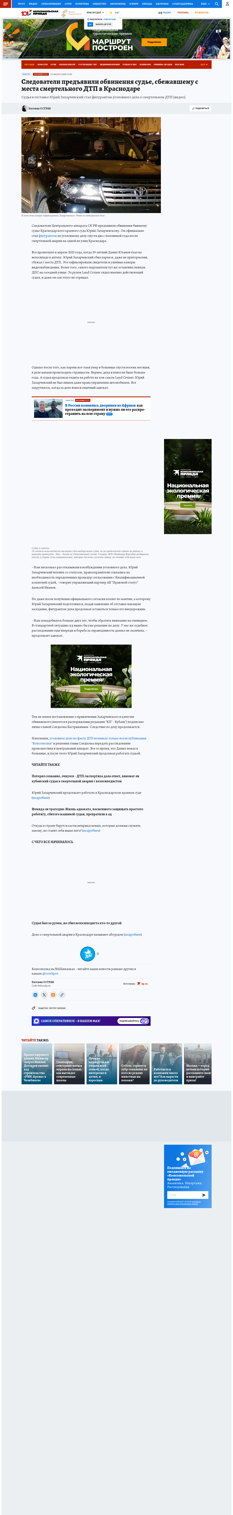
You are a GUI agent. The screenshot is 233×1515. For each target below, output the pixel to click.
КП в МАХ (179, 64)
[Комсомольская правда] (39, 13)
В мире (133, 3)
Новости (43, 64)
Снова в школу (67, 64)
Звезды (147, 3)
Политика (82, 3)
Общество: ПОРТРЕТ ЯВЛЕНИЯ (51, 1008)
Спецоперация (51, 3)
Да (90, 24)
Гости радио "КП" (87, 64)
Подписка (201, 12)
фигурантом (48, 235)
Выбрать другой (103, 24)
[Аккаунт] (227, 4)
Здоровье (162, 3)
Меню (5, 4)
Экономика (118, 3)
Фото (21, 3)
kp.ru (145, 983)
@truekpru (50, 973)
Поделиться (202, 108)
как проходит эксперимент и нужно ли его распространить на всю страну (105, 409)
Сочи (68, 3)
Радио (167, 12)
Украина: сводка (163, 64)
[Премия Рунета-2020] (70, 13)
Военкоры (145, 64)
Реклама (183, 12)
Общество (99, 3)
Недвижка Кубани (110, 64)
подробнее (41, 797)
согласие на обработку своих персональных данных (184, 1202)
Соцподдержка (182, 3)
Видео (33, 3)
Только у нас (130, 64)
